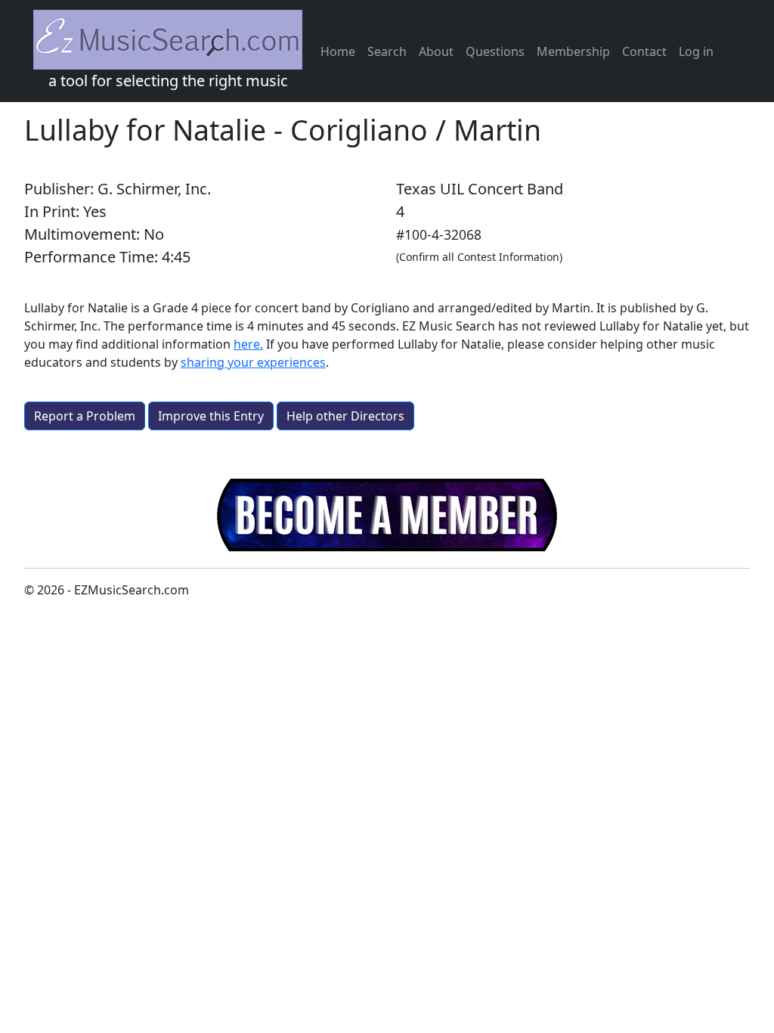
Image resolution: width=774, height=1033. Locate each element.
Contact (644, 51)
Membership (573, 51)
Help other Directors (345, 416)
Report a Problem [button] (84, 416)
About (436, 51)
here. (248, 344)
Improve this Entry (211, 416)
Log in (696, 51)
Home (337, 51)
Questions (495, 51)
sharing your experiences (253, 362)
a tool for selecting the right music (168, 80)
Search (387, 51)
